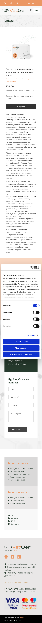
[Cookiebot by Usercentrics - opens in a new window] (29, 267)
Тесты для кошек (18, 492)
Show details (30, 335)
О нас (11, 515)
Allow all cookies (21, 342)
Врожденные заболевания (21, 468)
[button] (36, 10)
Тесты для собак (18, 463)
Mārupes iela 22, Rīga (17, 364)
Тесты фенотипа (17, 471)
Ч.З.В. (11, 521)
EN (29, 3)
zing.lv (22, 618)
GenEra (14, 550)
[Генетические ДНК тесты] (14, 10)
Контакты (13, 524)
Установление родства (20, 474)
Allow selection (21, 348)
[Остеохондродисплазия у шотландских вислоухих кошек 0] (21, 49)
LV (25, 3)
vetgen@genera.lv (15, 360)
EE (37, 3)
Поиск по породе (17, 477)
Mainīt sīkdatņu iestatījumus (16, 582)
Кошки (18, 79)
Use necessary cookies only (21, 354)
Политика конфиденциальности (20, 564)
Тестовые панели (17, 480)
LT (33, 3)
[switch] (36, 312)
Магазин (9, 79)
